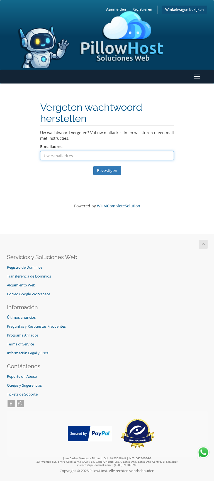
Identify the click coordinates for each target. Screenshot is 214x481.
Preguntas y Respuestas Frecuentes (36, 326)
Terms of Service (20, 344)
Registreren (142, 9)
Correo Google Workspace (28, 294)
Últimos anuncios (21, 317)
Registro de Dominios (24, 267)
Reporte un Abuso (22, 376)
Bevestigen (107, 170)
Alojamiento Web (21, 285)
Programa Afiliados (22, 335)
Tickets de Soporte (22, 394)
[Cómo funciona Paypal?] (90, 433)
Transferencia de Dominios (29, 276)
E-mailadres (51, 146)
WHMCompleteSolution (118, 205)
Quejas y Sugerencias (24, 385)
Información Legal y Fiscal (28, 353)
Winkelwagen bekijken (184, 9)
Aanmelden (116, 9)
